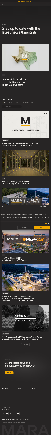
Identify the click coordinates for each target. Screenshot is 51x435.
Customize (24, 227)
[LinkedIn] (7, 413)
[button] (49, 1)
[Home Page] (4, 4)
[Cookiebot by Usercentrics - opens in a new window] (41, 206)
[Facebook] (14, 413)
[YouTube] (18, 413)
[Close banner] (49, 206)
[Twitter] (3, 413)
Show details (44, 223)
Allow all (41, 227)
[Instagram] (10, 413)
